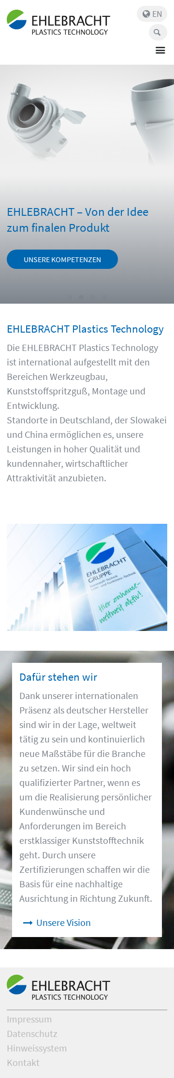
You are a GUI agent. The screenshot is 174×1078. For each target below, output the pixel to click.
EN (157, 13)
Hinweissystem (37, 1048)
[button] (69, 297)
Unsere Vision (63, 922)
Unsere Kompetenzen (62, 259)
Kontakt (23, 1062)
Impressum (29, 1019)
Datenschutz (32, 1033)
